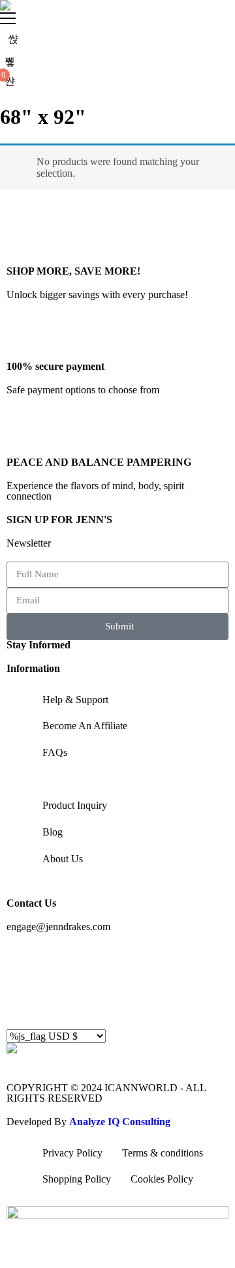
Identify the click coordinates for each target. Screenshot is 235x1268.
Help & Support (75, 699)
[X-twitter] (23, 997)
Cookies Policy (162, 1179)
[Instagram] (58, 961)
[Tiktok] (164, 961)
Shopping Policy (76, 1179)
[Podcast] (199, 961)
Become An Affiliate (84, 725)
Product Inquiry (74, 805)
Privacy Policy (72, 1152)
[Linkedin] (93, 961)
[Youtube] (128, 961)
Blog (52, 832)
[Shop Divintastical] (5, 5)
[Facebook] (23, 961)
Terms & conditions (162, 1152)
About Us (62, 858)
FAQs (54, 752)
